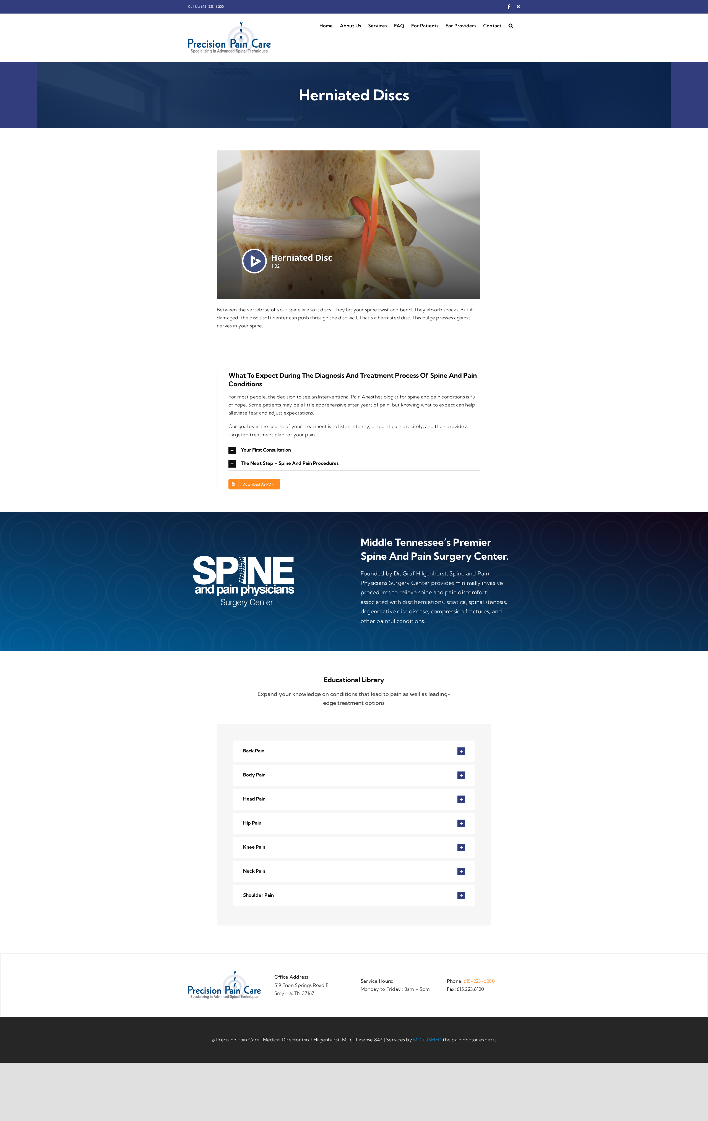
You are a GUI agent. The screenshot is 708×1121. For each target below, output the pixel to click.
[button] (511, 25)
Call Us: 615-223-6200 (206, 6)
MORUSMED (427, 1039)
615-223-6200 (479, 981)
